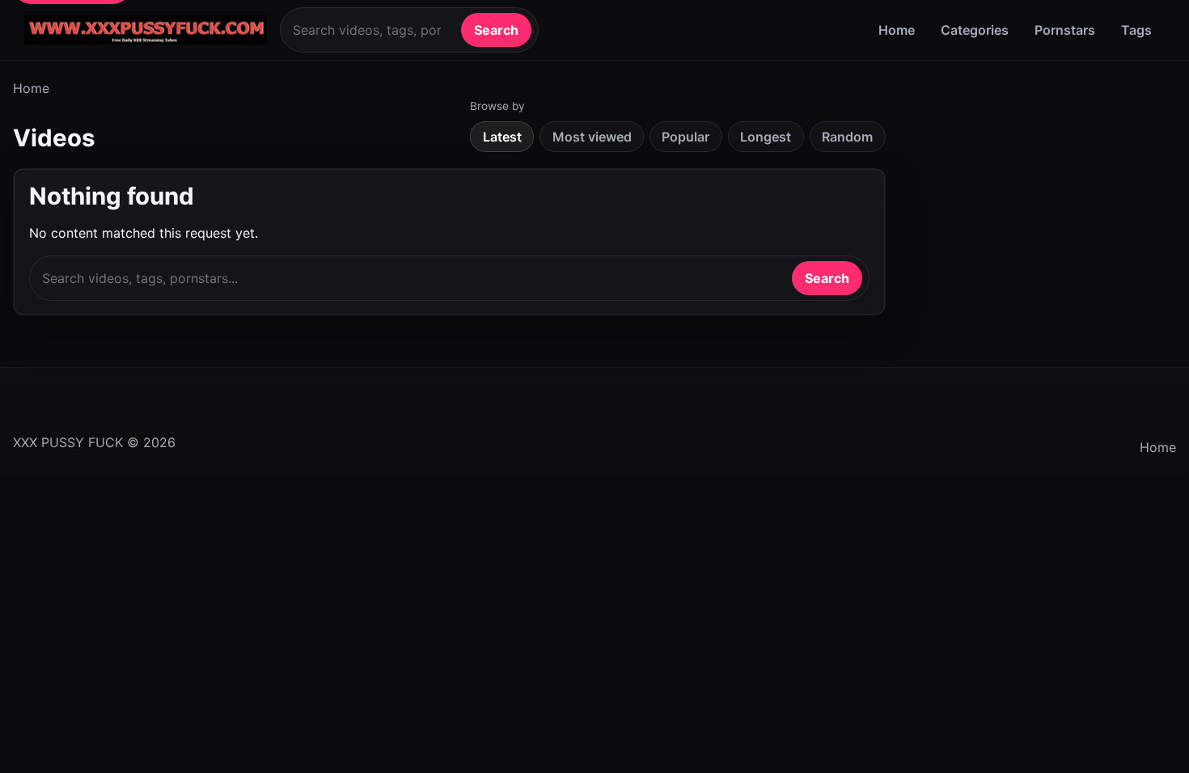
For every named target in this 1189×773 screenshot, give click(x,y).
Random (847, 137)
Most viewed (592, 137)
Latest (502, 137)
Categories (975, 30)
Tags (1136, 30)
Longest (765, 137)
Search (496, 30)
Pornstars (1065, 30)
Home (896, 30)
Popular (685, 137)
